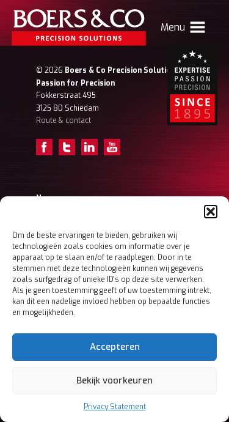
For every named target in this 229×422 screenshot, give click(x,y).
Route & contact (63, 120)
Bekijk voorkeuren (114, 380)
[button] (211, 211)
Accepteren (115, 347)
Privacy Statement (115, 407)
